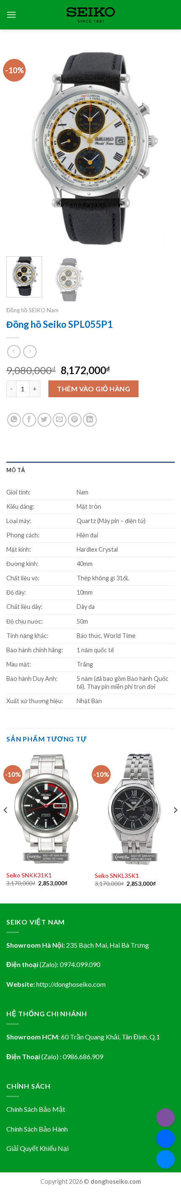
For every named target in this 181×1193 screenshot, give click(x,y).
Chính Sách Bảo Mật (35, 1109)
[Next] (160, 148)
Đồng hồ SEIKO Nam (32, 310)
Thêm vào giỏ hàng (93, 389)
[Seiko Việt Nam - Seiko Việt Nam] (91, 15)
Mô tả (15, 470)
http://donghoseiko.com (71, 984)
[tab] (90, 470)
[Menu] (11, 14)
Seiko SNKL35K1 (117, 875)
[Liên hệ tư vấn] (165, 1159)
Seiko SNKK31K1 (29, 875)
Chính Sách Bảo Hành (37, 1129)
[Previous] (20, 148)
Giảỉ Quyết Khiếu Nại (37, 1148)
